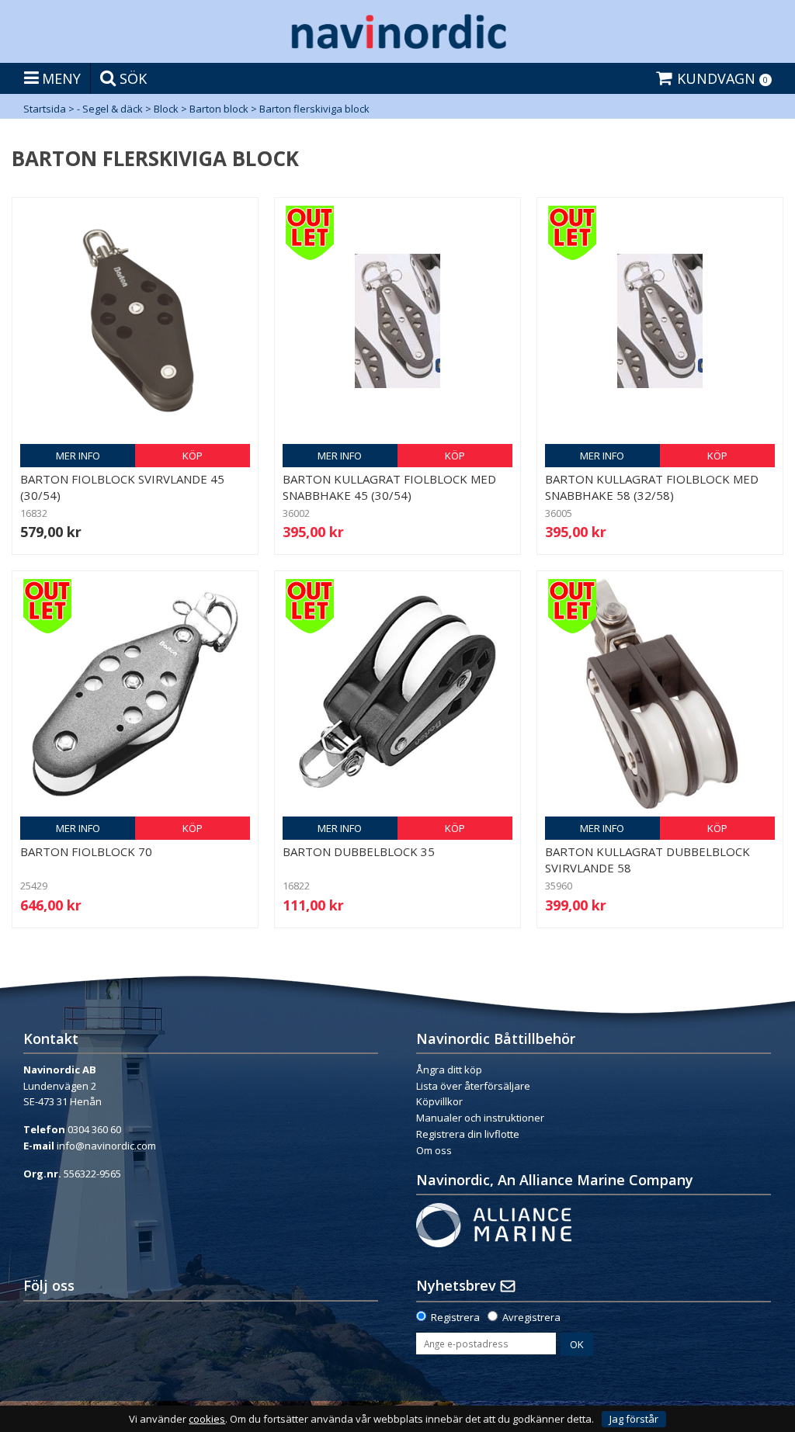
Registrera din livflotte (467, 1134)
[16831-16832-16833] (135, 320)
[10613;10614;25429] (135, 694)
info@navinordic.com (106, 1146)
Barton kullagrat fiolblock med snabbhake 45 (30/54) (389, 487)
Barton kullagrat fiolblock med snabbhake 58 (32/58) (652, 487)
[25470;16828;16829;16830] (660, 694)
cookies (207, 1419)
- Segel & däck (110, 109)
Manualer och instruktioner (481, 1118)
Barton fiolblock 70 (86, 851)
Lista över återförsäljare (473, 1086)
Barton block (218, 109)
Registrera (455, 1317)
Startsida (44, 109)
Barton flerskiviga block (314, 109)
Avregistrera (531, 1317)
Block (166, 109)
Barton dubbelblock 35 (359, 851)
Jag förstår (633, 1419)
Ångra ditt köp (449, 1070)
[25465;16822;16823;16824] (397, 694)
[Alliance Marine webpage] (493, 1224)
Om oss (434, 1150)
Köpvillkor (439, 1101)
